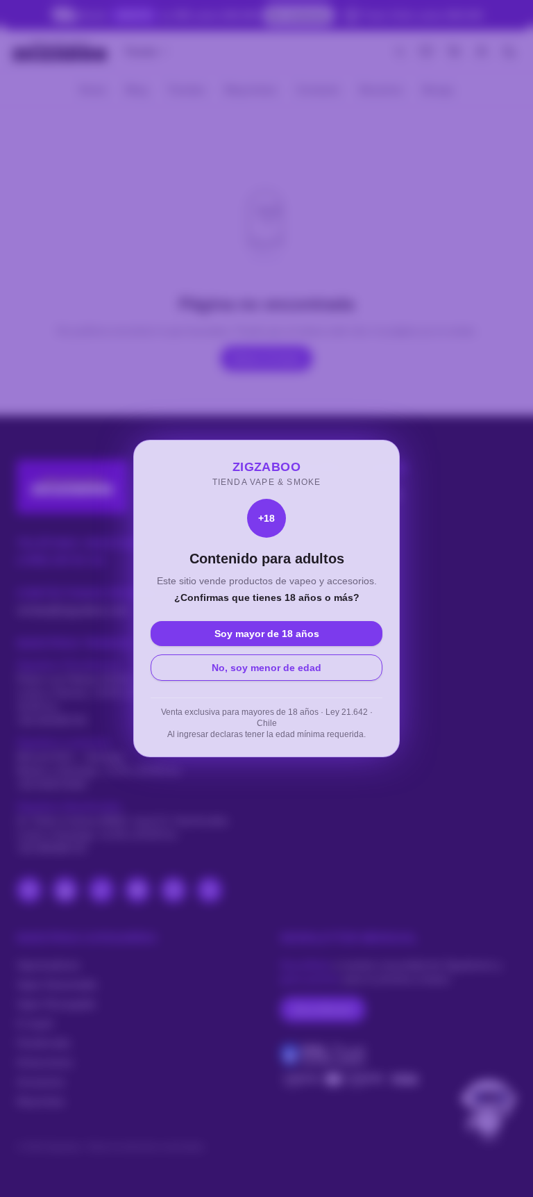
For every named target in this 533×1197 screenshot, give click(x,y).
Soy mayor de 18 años (266, 633)
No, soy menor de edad (266, 667)
